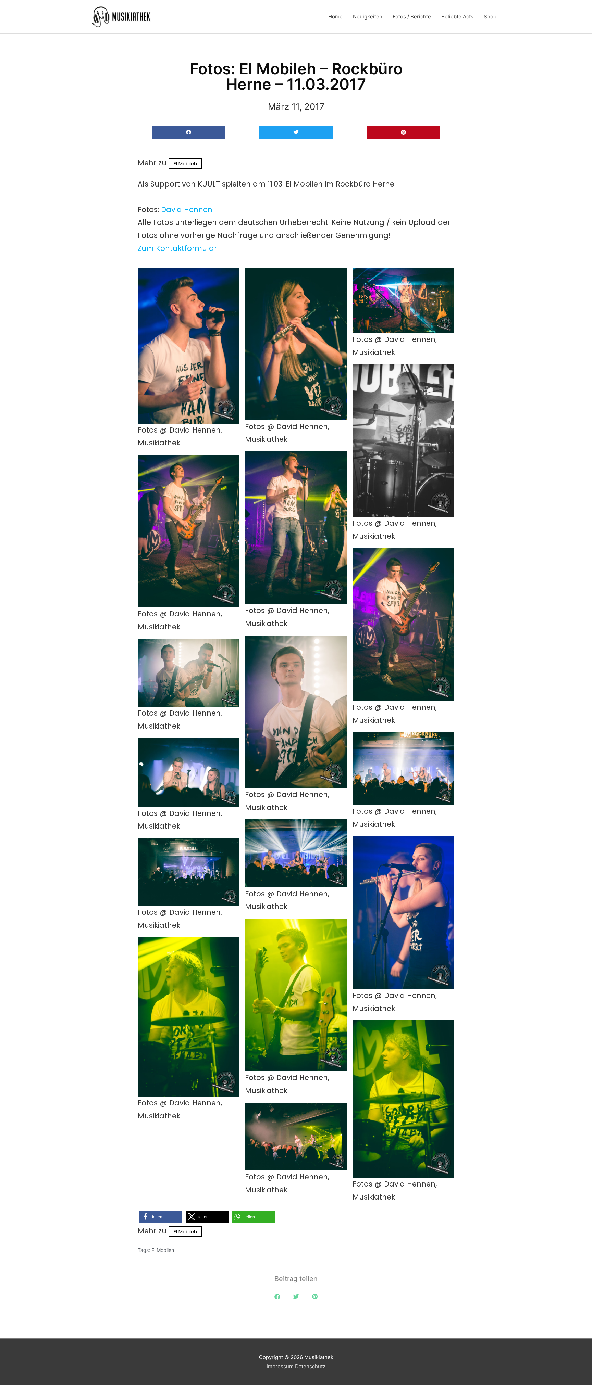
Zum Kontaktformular (177, 248)
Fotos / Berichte (412, 16)
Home (335, 16)
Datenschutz (310, 1366)
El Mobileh (185, 163)
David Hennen (186, 210)
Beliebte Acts (457, 16)
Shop (490, 16)
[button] (188, 133)
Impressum (280, 1366)
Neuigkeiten (367, 16)
